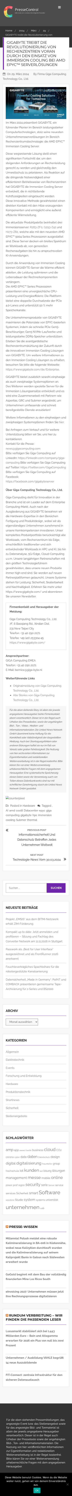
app (16, 1150)
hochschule (12, 1171)
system (29, 1199)
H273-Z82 (12, 232)
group (56, 1163)
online (57, 1177)
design (55, 1157)
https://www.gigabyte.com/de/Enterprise (32, 369)
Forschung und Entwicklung (24, 1076)
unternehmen (23, 1207)
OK (37, 1490)
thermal (32, 820)
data (23, 1157)
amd (12, 810)
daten (32, 1156)
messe (34, 1177)
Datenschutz (44, 1157)
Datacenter (31, 810)
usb (42, 1208)
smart (33, 1193)
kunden (31, 1170)
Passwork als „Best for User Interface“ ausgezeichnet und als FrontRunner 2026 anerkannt (32, 954)
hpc (34, 815)
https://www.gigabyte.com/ (27, 642)
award (22, 1150)
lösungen (58, 1170)
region (21, 1185)
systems (40, 1200)
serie (44, 1185)
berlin (28, 1150)
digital (11, 1163)
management (16, 1178)
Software (49, 1192)
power (9, 1185)
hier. (61, 422)
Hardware (29, 805)
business (37, 1150)
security (32, 1184)
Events (10, 1068)
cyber (17, 1157)
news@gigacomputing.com (23, 448)
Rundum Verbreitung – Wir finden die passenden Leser (34, 1317)
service (59, 1185)
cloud (50, 1149)
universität (52, 1199)
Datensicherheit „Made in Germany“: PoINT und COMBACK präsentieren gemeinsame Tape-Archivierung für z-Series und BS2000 (36, 984)
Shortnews (12, 1100)
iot (21, 1170)
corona (10, 1156)
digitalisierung (28, 1163)
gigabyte (26, 815)
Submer (21, 820)
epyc (42, 810)
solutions (10, 1200)
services (11, 1193)
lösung (47, 1170)
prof (15, 1185)
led (41, 1171)
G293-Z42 (50, 227)
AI (7, 810)
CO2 (58, 1150)
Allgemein (12, 1052)
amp (9, 1150)
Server (51, 1185)
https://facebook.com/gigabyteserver (30, 481)
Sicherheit (12, 1108)
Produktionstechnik (18, 1092)
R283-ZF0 (36, 227)
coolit (19, 810)
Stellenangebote (16, 1116)
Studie (19, 1199)
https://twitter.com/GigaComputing (43, 467)
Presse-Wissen (23, 1227)
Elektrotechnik (15, 1059)
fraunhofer (47, 1164)
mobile (46, 1178)
